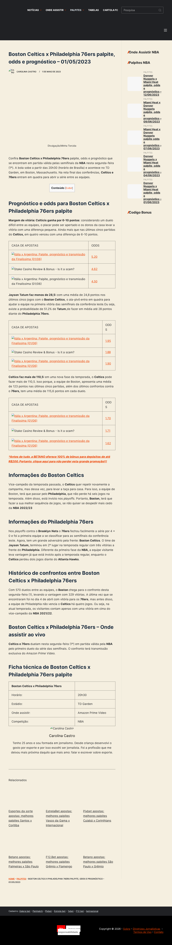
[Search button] (160, 10)
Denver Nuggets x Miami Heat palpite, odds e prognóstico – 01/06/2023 (152, 192)
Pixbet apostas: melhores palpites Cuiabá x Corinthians (97, 815)
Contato (158, 932)
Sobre (126, 928)
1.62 (108, 443)
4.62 (94, 269)
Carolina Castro (62, 736)
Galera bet (24, 911)
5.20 (94, 256)
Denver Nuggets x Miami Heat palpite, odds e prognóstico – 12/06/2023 (152, 85)
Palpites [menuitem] (75, 10)
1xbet (71, 911)
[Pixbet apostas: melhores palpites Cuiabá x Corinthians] (99, 796)
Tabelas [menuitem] (93, 10)
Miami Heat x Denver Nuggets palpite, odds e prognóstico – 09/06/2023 (152, 112)
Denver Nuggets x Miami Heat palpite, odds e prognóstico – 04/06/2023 (152, 165)
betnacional (92, 911)
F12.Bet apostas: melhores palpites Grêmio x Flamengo (59, 861)
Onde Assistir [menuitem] (54, 10)
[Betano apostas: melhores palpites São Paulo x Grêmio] (99, 842)
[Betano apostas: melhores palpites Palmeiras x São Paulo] (25, 842)
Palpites (21, 879)
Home (12, 879)
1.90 (108, 363)
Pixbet (48, 911)
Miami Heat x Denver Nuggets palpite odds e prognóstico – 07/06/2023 (152, 139)
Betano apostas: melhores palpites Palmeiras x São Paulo (24, 861)
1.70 (108, 418)
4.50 (94, 281)
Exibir (69, 188)
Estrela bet (60, 911)
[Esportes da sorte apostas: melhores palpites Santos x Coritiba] (25, 796)
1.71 (107, 430)
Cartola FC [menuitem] (110, 10)
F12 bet (80, 911)
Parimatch (38, 911)
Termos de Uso (142, 932)
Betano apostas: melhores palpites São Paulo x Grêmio (98, 861)
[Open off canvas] (165, 30)
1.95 (108, 341)
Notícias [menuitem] (33, 10)
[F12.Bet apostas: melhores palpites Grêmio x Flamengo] (62, 842)
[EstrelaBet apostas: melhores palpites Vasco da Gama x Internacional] (62, 796)
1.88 (108, 352)
